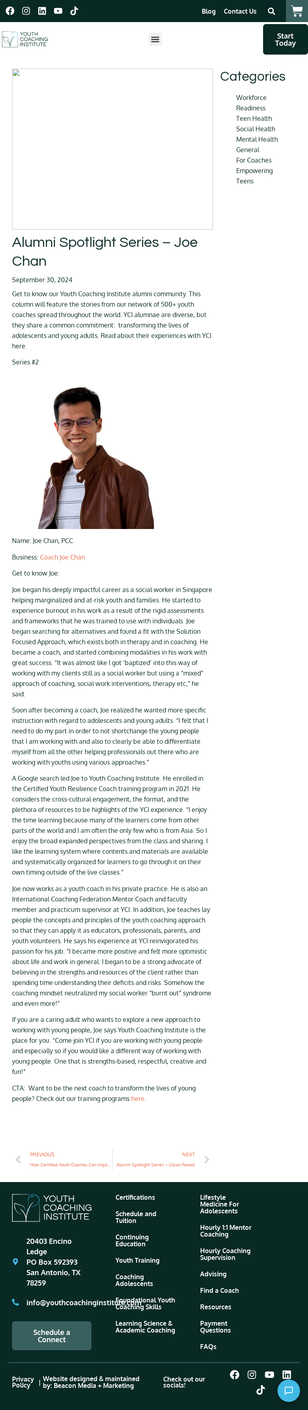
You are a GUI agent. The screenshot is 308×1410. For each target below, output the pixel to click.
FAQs (208, 1347)
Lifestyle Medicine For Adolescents (219, 1204)
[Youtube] (58, 11)
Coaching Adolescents (134, 1280)
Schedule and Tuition (136, 1217)
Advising (213, 1274)
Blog (209, 11)
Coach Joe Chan (62, 557)
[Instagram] (26, 11)
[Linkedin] (42, 11)
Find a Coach (219, 1290)
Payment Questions (215, 1326)
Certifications (135, 1197)
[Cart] (297, 11)
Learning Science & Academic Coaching (145, 1326)
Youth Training (138, 1260)
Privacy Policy (23, 1382)
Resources (215, 1307)
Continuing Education (132, 1240)
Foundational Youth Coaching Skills (145, 1303)
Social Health (255, 129)
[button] (271, 11)
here (137, 1099)
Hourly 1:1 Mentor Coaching (225, 1230)
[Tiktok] (74, 11)
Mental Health (257, 139)
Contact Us (240, 11)
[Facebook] (10, 11)
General (247, 150)
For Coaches (254, 160)
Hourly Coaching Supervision (225, 1254)
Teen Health (254, 118)
